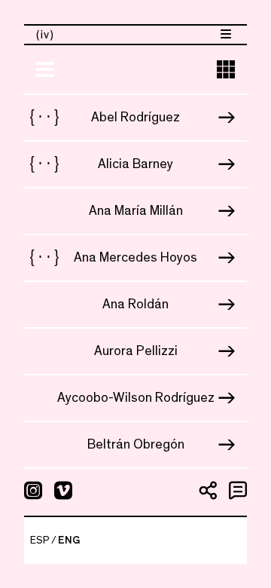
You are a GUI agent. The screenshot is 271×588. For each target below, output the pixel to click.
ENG (69, 540)
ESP (40, 540)
